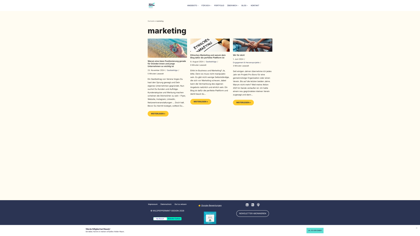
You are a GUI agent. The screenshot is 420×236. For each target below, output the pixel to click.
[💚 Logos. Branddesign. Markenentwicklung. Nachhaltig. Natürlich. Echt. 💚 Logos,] (152, 5)
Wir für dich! (239, 55)
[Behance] (253, 205)
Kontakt (255, 5)
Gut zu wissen (181, 204)
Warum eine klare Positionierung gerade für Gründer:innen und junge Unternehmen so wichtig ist (167, 63)
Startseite (151, 21)
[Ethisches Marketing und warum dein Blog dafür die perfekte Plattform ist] (210, 45)
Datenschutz (166, 204)
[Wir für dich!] (252, 45)
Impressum (153, 204)
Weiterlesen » (156, 114)
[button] (210, 5)
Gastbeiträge (172, 70)
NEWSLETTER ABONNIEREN (252, 213)
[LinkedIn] (247, 205)
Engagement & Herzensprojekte (246, 62)
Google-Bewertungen (211, 205)
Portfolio (219, 5)
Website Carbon (174, 219)
